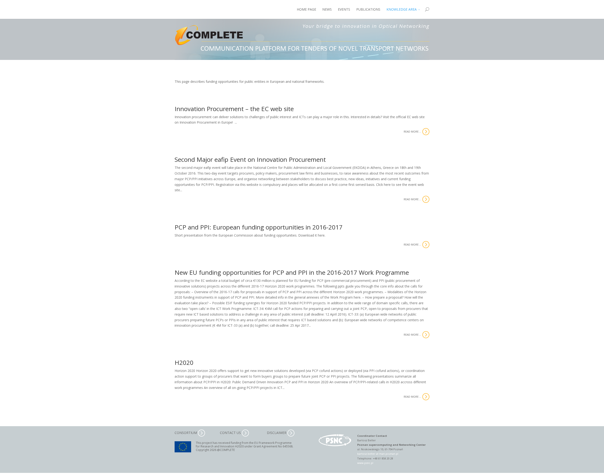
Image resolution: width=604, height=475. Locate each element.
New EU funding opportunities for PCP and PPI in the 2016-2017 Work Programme (292, 272)
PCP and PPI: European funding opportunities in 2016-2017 (259, 227)
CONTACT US (231, 432)
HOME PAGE (306, 9)
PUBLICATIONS (368, 9)
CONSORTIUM (186, 432)
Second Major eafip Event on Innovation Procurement (250, 159)
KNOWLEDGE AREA (401, 9)
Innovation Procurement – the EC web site (234, 108)
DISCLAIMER (277, 432)
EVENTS (344, 9)
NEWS (327, 9)
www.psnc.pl (365, 463)
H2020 (184, 362)
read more (411, 131)
